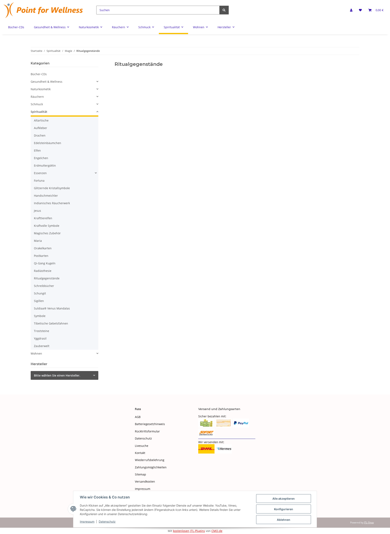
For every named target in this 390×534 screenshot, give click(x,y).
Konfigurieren (283, 509)
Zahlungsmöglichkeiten (151, 467)
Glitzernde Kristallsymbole (52, 188)
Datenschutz (143, 438)
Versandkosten (145, 481)
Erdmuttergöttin (45, 165)
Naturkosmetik (41, 89)
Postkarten (41, 256)
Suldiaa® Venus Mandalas (52, 308)
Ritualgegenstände (47, 278)
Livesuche (141, 446)
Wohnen (36, 353)
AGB (138, 417)
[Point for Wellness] (43, 10)
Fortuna (39, 180)
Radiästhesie (42, 271)
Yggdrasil (40, 338)
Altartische (41, 120)
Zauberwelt (41, 346)
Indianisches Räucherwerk (52, 203)
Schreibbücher (44, 286)
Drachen (40, 135)
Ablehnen (283, 519)
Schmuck (37, 104)
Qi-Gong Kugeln (44, 263)
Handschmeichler (46, 196)
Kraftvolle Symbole (46, 226)
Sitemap (140, 474)
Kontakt (140, 453)
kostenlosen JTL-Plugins (189, 531)
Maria (38, 241)
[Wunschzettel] (360, 10)
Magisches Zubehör (47, 233)
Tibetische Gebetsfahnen (51, 323)
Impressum (142, 489)
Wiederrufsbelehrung (149, 460)
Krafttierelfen (43, 218)
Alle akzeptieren (283, 498)
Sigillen (39, 301)
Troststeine (41, 331)
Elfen (37, 150)
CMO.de (216, 531)
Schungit (40, 293)
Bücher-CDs (39, 74)
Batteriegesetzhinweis (150, 424)
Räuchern (37, 97)
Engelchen (41, 158)
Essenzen (40, 173)
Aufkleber (40, 128)
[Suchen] (224, 10)
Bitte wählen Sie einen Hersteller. (57, 375)
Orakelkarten (43, 248)
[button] (351, 10)
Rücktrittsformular (147, 431)
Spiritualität (39, 112)
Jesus (37, 211)
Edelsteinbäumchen (47, 143)
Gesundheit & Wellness (46, 82)
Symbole (40, 316)
